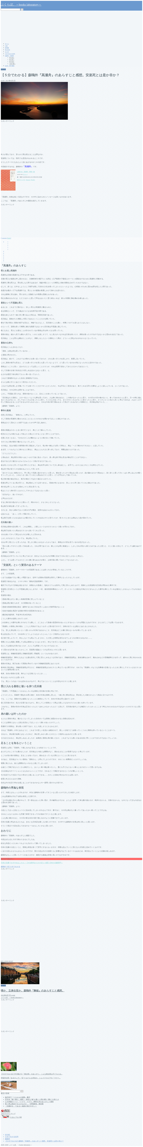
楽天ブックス (21, 180)
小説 (6, 46)
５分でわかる (15, 867)
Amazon (28, 180)
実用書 (7, 48)
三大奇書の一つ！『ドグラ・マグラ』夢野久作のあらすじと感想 (29, 1102)
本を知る (11, 62)
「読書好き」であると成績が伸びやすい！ (21, 1106)
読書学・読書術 (9, 56)
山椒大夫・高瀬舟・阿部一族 (26, 172)
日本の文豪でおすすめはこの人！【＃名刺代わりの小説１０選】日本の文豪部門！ (32, 863)
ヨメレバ (25, 174)
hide (9, 238)
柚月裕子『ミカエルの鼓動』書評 (17, 1097)
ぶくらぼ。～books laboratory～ (21, 4)
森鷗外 (3, 69)
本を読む (11, 58)
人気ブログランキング (8, 1113)
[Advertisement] (71, 26)
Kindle (33, 180)
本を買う (11, 60)
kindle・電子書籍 (9, 66)
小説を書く (12, 64)
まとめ (7, 52)
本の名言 (7, 50)
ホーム (7, 44)
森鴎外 (3, 867)
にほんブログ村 (16, 1117)
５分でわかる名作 (10, 54)
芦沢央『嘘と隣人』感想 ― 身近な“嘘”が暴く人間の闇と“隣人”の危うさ (32, 1099)
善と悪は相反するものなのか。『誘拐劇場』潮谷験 (24, 1104)
